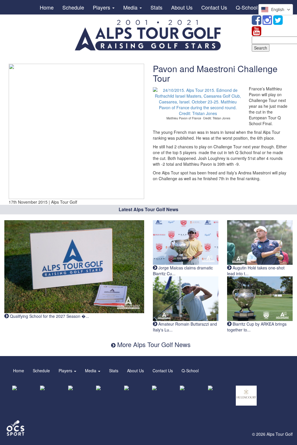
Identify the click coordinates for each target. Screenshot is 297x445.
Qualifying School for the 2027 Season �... (49, 316)
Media (131, 7)
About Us (182, 7)
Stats (156, 7)
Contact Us (214, 7)
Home (47, 7)
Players (102, 7)
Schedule (73, 7)
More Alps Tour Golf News (153, 344)
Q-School (247, 7)
